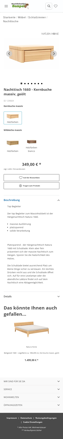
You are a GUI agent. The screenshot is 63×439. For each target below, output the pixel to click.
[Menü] (6, 6)
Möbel (22, 17)
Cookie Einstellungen (32, 422)
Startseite (9, 17)
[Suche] (49, 6)
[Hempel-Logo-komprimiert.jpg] (20, 6)
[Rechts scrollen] (54, 54)
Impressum (12, 418)
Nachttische (11, 21)
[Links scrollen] (9, 54)
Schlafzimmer (37, 17)
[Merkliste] (55, 6)
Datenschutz (26, 418)
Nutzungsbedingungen (46, 418)
